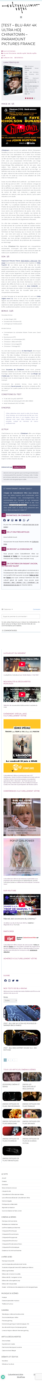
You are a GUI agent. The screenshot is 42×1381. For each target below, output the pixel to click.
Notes (6, 997)
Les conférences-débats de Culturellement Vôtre (16, 1197)
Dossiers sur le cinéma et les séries (11, 1250)
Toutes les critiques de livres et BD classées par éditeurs (17, 1267)
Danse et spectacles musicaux (10, 1300)
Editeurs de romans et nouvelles (11, 1274)
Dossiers (4, 1181)
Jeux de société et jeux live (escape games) (14, 1327)
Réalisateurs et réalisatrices (10, 1224)
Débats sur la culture (8, 1364)
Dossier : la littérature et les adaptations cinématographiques (20, 1287)
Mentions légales (7, 1201)
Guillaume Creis (8, 57)
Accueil (4, 1178)
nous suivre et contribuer (18, 505)
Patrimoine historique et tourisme (12, 1347)
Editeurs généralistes (8, 1270)
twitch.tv (30, 923)
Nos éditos (5, 1361)
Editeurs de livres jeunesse (9, 1284)
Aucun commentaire (9, 51)
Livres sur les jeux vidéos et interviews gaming (15, 1330)
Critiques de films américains (10, 1234)
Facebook (7, 556)
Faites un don (33, 575)
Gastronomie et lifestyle (9, 1350)
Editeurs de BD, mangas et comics (12, 1277)
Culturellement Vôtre (15, 1374)
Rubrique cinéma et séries (9, 1221)
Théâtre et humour (7, 1304)
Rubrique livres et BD (8, 1261)
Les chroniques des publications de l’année (14, 1264)
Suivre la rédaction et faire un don (12, 1211)
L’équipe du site (6, 1191)
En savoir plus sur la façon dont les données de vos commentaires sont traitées (21, 624)
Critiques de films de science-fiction (12, 1244)
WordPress (21, 1377)
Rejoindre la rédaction (8, 1207)
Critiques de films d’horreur (9, 1240)
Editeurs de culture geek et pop (11, 1280)
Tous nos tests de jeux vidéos (10, 1317)
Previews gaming (7, 1320)
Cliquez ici (32, 92)
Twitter (15, 556)
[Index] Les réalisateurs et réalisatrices (29, 1087)
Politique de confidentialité (9, 1204)
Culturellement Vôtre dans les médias (13, 1194)
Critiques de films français (9, 1231)
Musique (4, 1297)
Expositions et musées (8, 1344)
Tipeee (8, 577)
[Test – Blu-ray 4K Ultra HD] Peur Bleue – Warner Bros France (20, 1024)
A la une (5, 53)
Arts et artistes (6, 1340)
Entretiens (5, 1184)
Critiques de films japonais (9, 1237)
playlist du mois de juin (12, 675)
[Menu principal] (21, 17)
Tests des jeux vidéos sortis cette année (13, 1314)
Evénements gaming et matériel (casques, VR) (15, 1324)
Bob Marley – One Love (29, 261)
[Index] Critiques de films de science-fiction (31, 1141)
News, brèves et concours (9, 1188)
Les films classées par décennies (11, 1227)
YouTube (16, 924)
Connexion (36, 609)
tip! (10, 938)
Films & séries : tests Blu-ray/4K (17, 53)
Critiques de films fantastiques (10, 1247)
